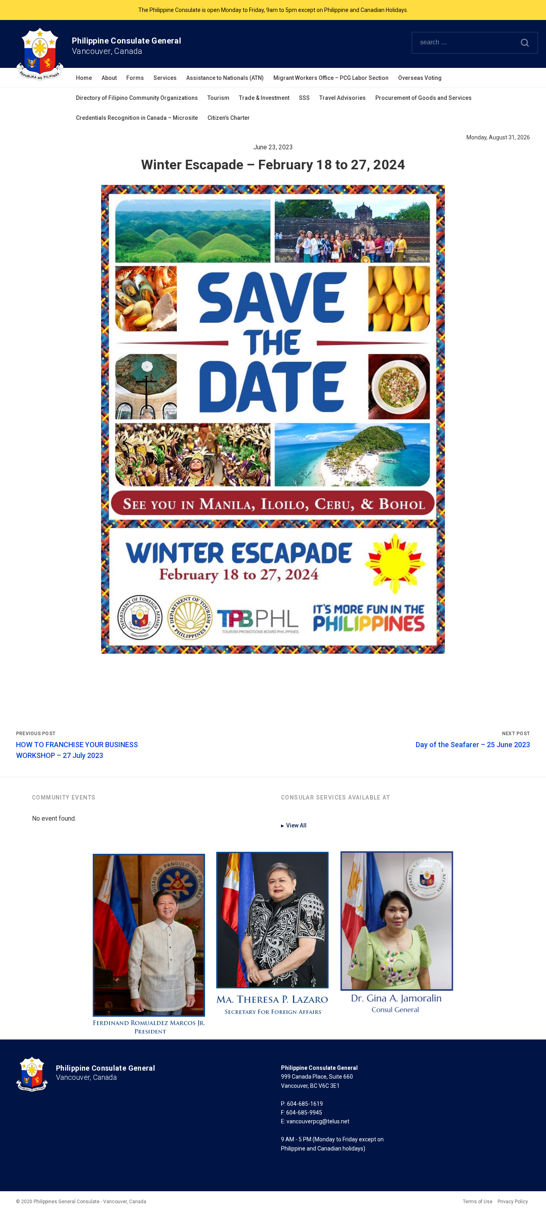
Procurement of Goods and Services (423, 98)
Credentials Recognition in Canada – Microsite (137, 118)
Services (165, 78)
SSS (304, 98)
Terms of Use (477, 1201)
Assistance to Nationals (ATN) (225, 78)
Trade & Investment (264, 98)
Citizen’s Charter (228, 118)
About (109, 78)
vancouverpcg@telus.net (318, 1121)
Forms (135, 78)
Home (84, 78)
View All (294, 825)
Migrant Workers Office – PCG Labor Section (331, 78)
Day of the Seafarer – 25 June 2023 (473, 744)
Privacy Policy (513, 1201)
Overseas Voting (420, 78)
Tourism (218, 98)
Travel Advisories (342, 98)
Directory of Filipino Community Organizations (137, 98)
